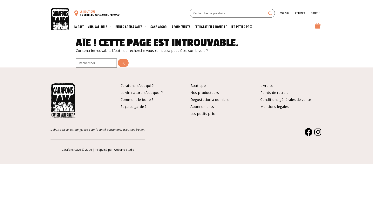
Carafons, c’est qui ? (137, 85)
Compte (315, 13)
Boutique (198, 85)
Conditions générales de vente (285, 99)
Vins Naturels (97, 26)
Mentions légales (274, 106)
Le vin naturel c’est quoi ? (141, 92)
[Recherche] (270, 13)
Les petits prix (241, 26)
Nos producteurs (204, 92)
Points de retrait (274, 92)
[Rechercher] (123, 63)
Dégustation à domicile (210, 26)
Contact (300, 13)
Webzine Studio (123, 149)
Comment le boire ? (136, 99)
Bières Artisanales (128, 26)
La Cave (79, 26)
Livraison (284, 13)
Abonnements (181, 26)
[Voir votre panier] (317, 27)
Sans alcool (159, 26)
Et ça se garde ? (133, 106)
